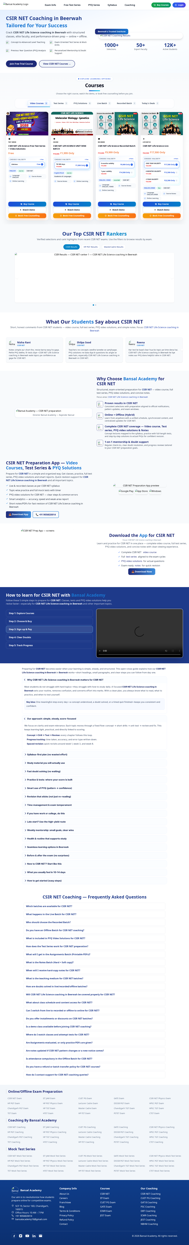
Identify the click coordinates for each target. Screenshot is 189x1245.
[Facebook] (13, 1235)
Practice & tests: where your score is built (49, 779)
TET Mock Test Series (17, 1170)
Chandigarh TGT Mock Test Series (129, 1165)
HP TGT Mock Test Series (54, 1165)
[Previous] (17, 278)
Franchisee (65, 1202)
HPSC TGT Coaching (158, 1137)
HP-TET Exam (84, 1113)
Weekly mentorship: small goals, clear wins (50, 830)
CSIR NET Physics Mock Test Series (165, 1156)
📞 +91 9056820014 (46, 514)
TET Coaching (14, 1142)
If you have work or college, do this (46, 813)
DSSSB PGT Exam (122, 1103)
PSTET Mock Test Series (124, 1170)
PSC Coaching (148, 1206)
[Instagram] (20, 1235)
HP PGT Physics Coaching (54, 1132)
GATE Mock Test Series (124, 1156)
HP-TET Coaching (86, 1142)
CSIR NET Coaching (16, 1127)
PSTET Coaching (121, 1142)
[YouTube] (27, 1235)
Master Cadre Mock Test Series (92, 1165)
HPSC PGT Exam (156, 1103)
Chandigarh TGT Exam (124, 1108)
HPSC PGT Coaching (158, 1132)
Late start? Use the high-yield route (46, 821)
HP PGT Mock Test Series (19, 1161)
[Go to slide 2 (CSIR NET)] (95, 305)
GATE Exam (119, 1098)
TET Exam (12, 1113)
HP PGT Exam (14, 1103)
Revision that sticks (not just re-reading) (49, 796)
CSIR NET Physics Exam (160, 1098)
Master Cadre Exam (87, 1108)
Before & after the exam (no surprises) (48, 855)
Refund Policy (66, 1219)
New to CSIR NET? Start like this (44, 863)
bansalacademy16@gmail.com (31, 1219)
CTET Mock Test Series (159, 1170)
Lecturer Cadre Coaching (90, 1132)
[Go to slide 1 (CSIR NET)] (93, 305)
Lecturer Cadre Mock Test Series (93, 1161)
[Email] (40, 1235)
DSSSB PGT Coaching (123, 1132)
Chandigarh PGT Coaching (20, 1137)
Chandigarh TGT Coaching (126, 1137)
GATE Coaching (121, 1127)
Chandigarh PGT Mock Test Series (23, 1165)
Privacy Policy (66, 1215)
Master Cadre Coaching (89, 1137)
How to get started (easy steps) (44, 880)
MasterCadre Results (113, 247)
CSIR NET (105, 1193)
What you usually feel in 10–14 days (46, 872)
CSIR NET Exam (15, 1098)
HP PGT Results (91, 247)
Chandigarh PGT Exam (18, 1108)
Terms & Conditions (69, 1210)
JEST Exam (105, 1215)
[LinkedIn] (33, 1235)
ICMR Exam (106, 1210)
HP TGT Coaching (51, 1137)
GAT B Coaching (149, 1202)
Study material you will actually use (46, 763)
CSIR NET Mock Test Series (20, 1156)
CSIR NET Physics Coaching (161, 1127)
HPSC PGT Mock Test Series (161, 1161)
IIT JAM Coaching (51, 1127)
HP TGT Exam (49, 1108)
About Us (64, 1193)
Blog (61, 1206)
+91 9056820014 (23, 1215)
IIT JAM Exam (49, 1098)
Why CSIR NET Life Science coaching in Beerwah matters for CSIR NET (65, 679)
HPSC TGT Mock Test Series (161, 1165)
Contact (63, 1223)
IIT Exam (104, 1198)
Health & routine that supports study (47, 838)
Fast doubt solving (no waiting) (44, 771)
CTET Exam (154, 1113)
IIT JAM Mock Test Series (54, 1156)
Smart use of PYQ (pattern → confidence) (49, 788)
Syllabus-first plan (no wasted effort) (47, 754)
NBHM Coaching (149, 1223)
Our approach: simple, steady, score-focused (51, 718)
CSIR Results (71, 247)
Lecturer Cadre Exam (88, 1103)
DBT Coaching (148, 1210)
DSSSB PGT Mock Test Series (127, 1161)
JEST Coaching (148, 1219)
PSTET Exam (119, 1113)
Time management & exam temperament (49, 805)
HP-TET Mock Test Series (89, 1170)
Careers (63, 1198)
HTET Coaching (50, 1142)
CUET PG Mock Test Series (90, 1156)
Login (180, 5)
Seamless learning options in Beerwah (48, 847)
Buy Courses (163, 5)
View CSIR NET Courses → (57, 63)
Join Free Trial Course (21, 63)
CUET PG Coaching (87, 1127)
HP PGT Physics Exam (53, 1103)
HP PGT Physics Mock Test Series (58, 1161)
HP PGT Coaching (16, 1132)
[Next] (172, 278)
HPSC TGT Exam (156, 1108)
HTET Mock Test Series (53, 1170)
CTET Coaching (156, 1142)
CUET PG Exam (85, 1098)
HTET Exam (48, 1113)
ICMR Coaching (149, 1215)
